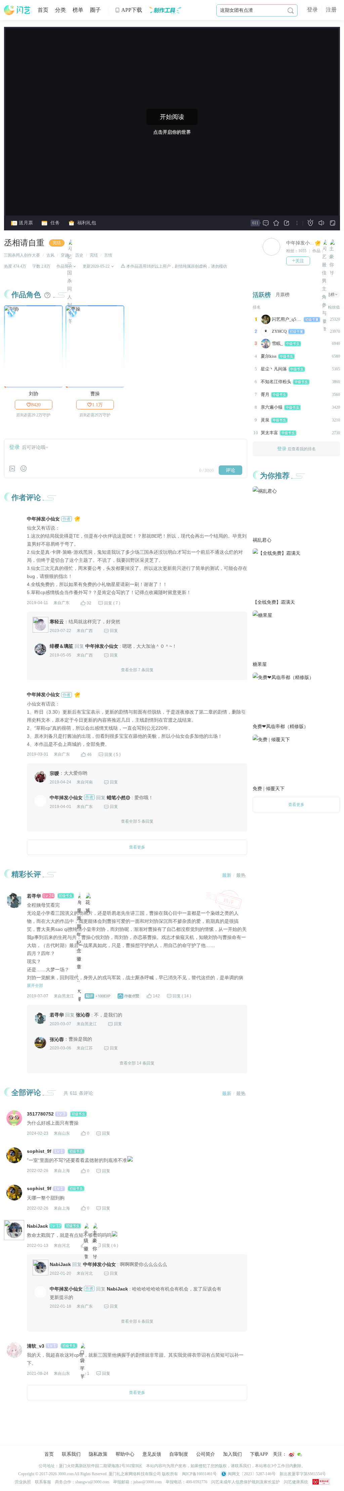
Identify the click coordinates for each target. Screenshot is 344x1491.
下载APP (259, 1454)
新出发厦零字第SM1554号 (303, 1474)
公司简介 (205, 1454)
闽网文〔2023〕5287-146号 (251, 1474)
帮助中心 (125, 1454)
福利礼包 (86, 222)
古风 (50, 255)
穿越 (65, 255)
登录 (312, 9)
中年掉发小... (300, 242)
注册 (331, 9)
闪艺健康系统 (296, 1482)
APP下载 (128, 10)
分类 (60, 10)
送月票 (25, 222)
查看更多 (296, 804)
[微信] (299, 1454)
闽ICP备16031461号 (199, 1474)
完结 (57, 242)
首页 (43, 10)
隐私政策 (98, 1454)
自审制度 (178, 1454)
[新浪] (291, 1454)
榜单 (78, 10)
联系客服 (43, 1482)
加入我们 (232, 1454)
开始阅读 (172, 117)
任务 (54, 222)
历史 (79, 255)
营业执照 (23, 1482)
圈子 (95, 10)
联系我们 (71, 1454)
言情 (108, 255)
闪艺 (17, 10)
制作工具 (165, 10)
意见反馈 (151, 1454)
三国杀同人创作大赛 (22, 255)
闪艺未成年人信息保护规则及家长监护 (245, 1482)
